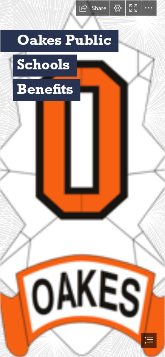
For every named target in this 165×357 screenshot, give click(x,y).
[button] (93, 8)
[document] (82, 178)
